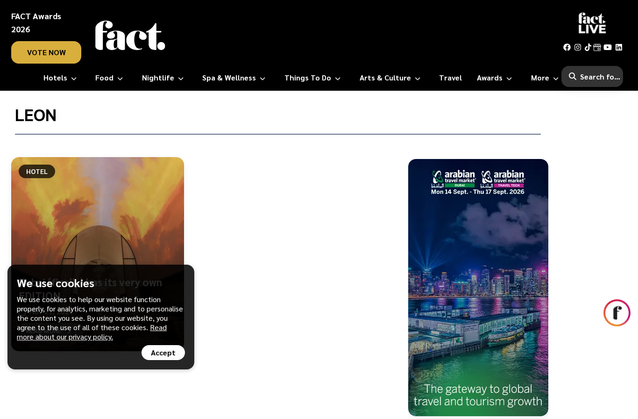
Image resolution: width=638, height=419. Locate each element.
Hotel (37, 171)
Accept (163, 352)
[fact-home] (130, 35)
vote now (46, 52)
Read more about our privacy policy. (92, 331)
